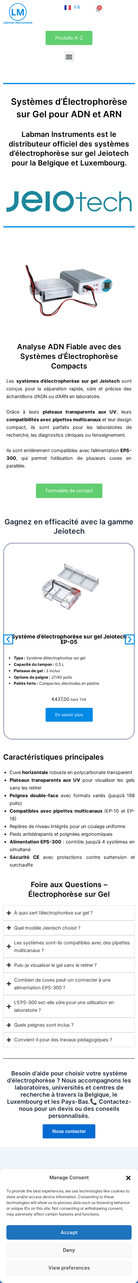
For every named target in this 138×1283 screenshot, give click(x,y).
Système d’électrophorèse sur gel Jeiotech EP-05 (69, 639)
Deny (69, 1250)
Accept (69, 1232)
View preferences (69, 1268)
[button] (128, 1178)
